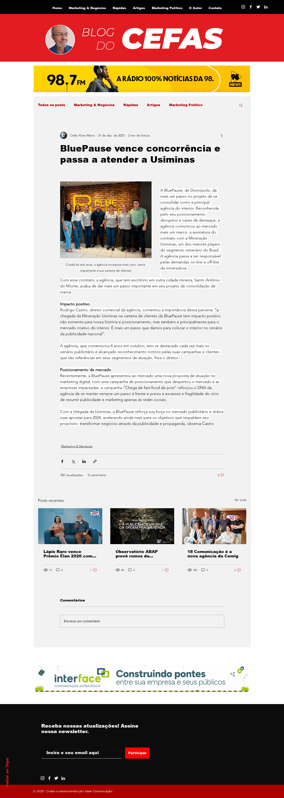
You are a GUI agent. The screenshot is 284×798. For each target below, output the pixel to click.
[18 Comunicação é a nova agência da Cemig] (214, 526)
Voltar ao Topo (7, 773)
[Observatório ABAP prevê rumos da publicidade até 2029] (142, 526)
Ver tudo (241, 500)
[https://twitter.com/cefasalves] (258, 6)
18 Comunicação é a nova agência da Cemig (212, 553)
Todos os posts (51, 105)
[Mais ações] (221, 135)
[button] (241, 105)
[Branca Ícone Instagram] (243, 6)
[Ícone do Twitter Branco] (56, 778)
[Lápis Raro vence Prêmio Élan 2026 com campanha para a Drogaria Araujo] (70, 526)
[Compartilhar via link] (95, 461)
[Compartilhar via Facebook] (62, 461)
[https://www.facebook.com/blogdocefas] (250, 6)
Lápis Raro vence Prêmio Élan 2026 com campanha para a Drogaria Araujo (67, 553)
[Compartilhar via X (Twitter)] (73, 461)
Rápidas (130, 105)
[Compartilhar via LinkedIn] (84, 461)
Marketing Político (186, 105)
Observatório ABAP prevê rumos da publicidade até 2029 (138, 553)
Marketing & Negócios (94, 105)
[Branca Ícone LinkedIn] (265, 6)
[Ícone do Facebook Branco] (49, 778)
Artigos (153, 105)
